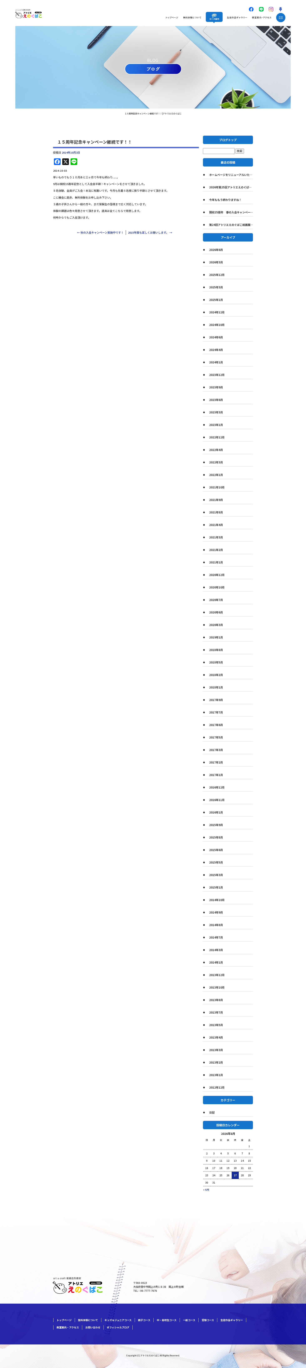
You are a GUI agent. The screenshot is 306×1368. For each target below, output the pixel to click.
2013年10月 (217, 987)
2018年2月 (216, 675)
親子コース (144, 1320)
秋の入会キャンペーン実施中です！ (100, 232)
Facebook (251, 9)
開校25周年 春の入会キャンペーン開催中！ (231, 212)
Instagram (271, 9)
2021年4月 (216, 525)
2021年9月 (216, 500)
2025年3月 (216, 287)
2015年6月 (216, 850)
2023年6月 (216, 400)
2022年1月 (216, 475)
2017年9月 (216, 700)
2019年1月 (216, 637)
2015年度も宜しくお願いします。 (150, 232)
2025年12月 (217, 275)
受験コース (208, 1320)
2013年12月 (217, 975)
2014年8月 (216, 925)
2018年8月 (216, 650)
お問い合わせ (280, 17)
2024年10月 (217, 325)
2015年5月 (216, 862)
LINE (261, 9)
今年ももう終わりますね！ (225, 200)
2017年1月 (216, 775)
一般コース (189, 1320)
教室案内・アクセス (261, 17)
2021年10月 (217, 487)
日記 (212, 1112)
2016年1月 (216, 812)
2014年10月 (217, 900)
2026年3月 (216, 262)
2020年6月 (216, 612)
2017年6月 (216, 725)
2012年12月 (217, 1087)
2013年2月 (216, 1062)
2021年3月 (216, 537)
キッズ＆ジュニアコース (118, 1320)
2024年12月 (217, 312)
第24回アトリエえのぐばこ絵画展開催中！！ (231, 225)
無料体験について (191, 17)
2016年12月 (217, 787)
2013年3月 (216, 1050)
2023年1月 (216, 425)
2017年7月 (216, 712)
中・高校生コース (167, 1320)
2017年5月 (216, 737)
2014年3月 (216, 950)
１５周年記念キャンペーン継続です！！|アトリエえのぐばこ (153, 113)
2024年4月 (216, 350)
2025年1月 (216, 300)
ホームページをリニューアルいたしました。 (231, 175)
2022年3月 (216, 462)
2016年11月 (217, 800)
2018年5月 (216, 662)
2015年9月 (216, 825)
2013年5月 (216, 1025)
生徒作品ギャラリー (237, 17)
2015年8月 (216, 837)
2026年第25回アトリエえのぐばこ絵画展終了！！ (231, 187)
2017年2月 (216, 762)
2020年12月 (217, 575)
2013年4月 (216, 1037)
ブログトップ (228, 140)
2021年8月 (216, 512)
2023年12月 (217, 375)
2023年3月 (216, 412)
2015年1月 (216, 887)
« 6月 (206, 1189)
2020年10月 (217, 587)
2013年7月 (216, 1012)
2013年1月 (216, 1075)
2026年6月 (216, 250)
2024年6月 (216, 337)
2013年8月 (216, 1000)
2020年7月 (216, 600)
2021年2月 (216, 550)
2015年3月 (216, 875)
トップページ (171, 17)
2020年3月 (216, 625)
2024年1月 (216, 362)
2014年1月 (216, 962)
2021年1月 (216, 562)
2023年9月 (216, 387)
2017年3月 (216, 750)
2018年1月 (216, 687)
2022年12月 (217, 437)
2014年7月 (216, 937)
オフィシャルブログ (118, 1327)
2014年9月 (216, 912)
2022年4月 (216, 450)
